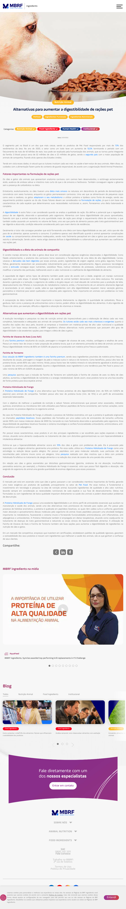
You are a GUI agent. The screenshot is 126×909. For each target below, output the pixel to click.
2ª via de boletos (63, 862)
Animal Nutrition (61, 831)
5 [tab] (63, 666)
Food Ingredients (50, 694)
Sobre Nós (61, 822)
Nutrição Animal (63, 102)
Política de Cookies (56, 895)
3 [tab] (56, 666)
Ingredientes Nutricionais (82, 117)
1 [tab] (49, 666)
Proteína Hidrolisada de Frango (19, 391)
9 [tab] (76, 666)
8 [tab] (73, 666)
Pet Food (83, 485)
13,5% (89, 149)
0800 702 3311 (63, 852)
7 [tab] (70, 666)
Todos (5, 694)
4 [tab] (60, 666)
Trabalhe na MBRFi (63, 860)
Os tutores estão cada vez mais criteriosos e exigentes (88, 322)
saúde (8, 237)
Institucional (74, 694)
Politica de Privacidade (63, 869)
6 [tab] (66, 666)
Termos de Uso (63, 867)
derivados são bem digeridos (26, 261)
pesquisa (12, 375)
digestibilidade (11, 213)
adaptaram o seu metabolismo (48, 197)
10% (59, 445)
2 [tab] (53, 666)
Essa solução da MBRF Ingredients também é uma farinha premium (34, 357)
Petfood (37, 117)
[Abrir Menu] (119, 6)
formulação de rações (91, 200)
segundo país (91, 155)
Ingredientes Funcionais (55, 117)
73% (117, 146)
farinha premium (16, 341)
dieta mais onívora (58, 191)
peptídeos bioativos (25, 418)
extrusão (15, 267)
